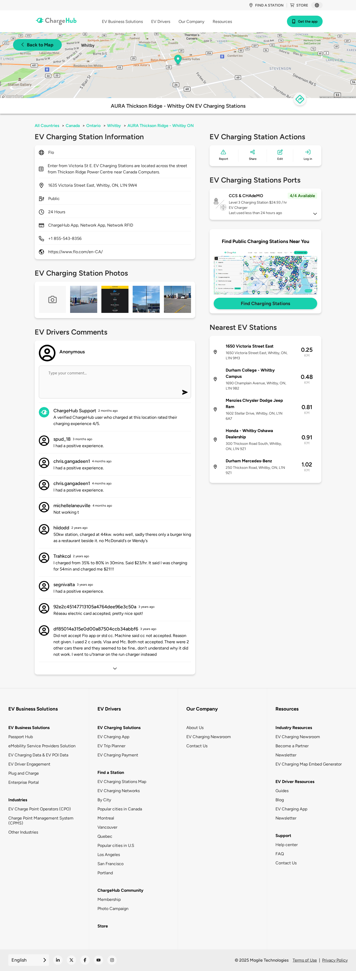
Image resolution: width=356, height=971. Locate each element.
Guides (282, 790)
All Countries (47, 125)
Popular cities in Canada (119, 808)
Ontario (93, 125)
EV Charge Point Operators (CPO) (39, 808)
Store (302, 5)
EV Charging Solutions (118, 727)
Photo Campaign (112, 908)
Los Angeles (108, 854)
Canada (73, 125)
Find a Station (110, 772)
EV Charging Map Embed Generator (308, 764)
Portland (105, 872)
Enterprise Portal (23, 782)
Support (283, 835)
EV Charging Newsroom (208, 736)
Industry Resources (293, 727)
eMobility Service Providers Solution (42, 745)
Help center (286, 844)
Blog (279, 799)
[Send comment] (185, 392)
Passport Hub (20, 736)
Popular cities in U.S (115, 845)
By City (104, 799)
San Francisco (110, 863)
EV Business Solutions (29, 727)
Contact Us (196, 745)
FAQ (279, 853)
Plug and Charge (23, 773)
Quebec (104, 836)
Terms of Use (305, 960)
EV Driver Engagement (29, 764)
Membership (109, 899)
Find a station (269, 5)
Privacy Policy (335, 960)
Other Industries (23, 832)
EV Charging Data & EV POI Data (38, 754)
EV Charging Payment (117, 754)
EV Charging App (113, 736)
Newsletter (285, 754)
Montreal (105, 818)
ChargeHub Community (120, 890)
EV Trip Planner (111, 745)
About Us (195, 727)
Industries (17, 799)
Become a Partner (292, 745)
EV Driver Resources (294, 781)
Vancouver (107, 827)
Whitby (114, 125)
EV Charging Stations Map (121, 781)
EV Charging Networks (118, 790)
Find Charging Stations (265, 303)
